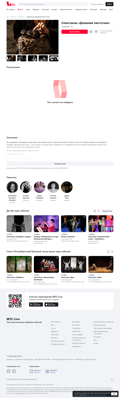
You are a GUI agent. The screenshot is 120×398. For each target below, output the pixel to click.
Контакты (10, 359)
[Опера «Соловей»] (73, 223)
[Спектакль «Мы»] (73, 264)
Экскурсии (76, 328)
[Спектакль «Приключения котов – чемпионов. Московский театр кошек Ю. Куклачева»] (101, 223)
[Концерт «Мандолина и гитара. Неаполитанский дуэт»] (46, 223)
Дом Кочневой (38, 243)
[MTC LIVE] (11, 4)
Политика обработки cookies (63, 359)
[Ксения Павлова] (26, 187)
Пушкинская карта (66, 9)
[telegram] (14, 371)
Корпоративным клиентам (103, 322)
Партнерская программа (103, 328)
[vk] (8, 371)
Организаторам (99, 325)
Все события (11, 9)
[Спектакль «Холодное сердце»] (19, 223)
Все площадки (77, 334)
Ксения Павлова (26, 196)
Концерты (97, 337)
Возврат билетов (78, 343)
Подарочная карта (81, 9)
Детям (21, 17)
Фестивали (93, 9)
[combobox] (55, 4)
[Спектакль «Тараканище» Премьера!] (46, 264)
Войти (109, 4)
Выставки (103, 9)
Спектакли (45, 9)
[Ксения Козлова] (53, 187)
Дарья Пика (66, 196)
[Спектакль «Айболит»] (19, 264)
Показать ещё (60, 164)
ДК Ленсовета (92, 243)
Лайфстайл (76, 331)
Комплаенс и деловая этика (85, 359)
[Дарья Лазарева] (39, 187)
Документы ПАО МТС (43, 359)
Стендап (54, 9)
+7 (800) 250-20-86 (14, 356)
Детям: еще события (18, 210)
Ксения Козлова (53, 196)
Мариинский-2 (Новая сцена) (70, 241)
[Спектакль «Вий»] (101, 264)
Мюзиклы (36, 9)
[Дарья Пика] (67, 187)
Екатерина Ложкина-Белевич (12, 197)
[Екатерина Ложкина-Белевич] (12, 187)
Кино (21, 9)
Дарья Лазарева (39, 196)
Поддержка (76, 346)
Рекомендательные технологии (101, 332)
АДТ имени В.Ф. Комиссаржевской (17, 241)
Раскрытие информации (24, 359)
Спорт (28, 9)
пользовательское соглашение (97, 395)
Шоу (95, 340)
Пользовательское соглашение (79, 339)
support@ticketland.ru (24, 393)
